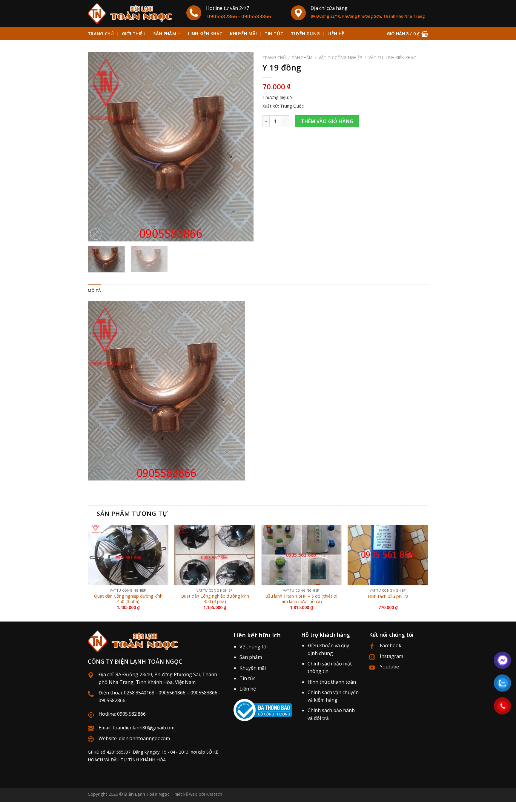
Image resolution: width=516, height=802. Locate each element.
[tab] (94, 290)
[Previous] (98, 147)
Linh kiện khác (205, 33)
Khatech (214, 794)
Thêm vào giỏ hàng (327, 121)
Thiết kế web (184, 794)
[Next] (242, 147)
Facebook (390, 645)
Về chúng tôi (253, 646)
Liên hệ (336, 33)
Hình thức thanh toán (332, 682)
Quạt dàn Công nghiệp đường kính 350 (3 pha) (215, 598)
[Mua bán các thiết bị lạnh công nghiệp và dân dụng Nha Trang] (132, 13)
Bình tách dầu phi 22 (388, 596)
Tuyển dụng (305, 33)
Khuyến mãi (243, 33)
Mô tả (94, 290)
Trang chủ (101, 33)
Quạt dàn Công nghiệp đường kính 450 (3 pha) (128, 598)
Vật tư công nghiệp (340, 57)
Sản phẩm (164, 33)
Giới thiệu (134, 33)
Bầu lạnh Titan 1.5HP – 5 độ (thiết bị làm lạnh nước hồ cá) (301, 598)
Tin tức (274, 33)
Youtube (389, 666)
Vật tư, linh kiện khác (392, 57)
